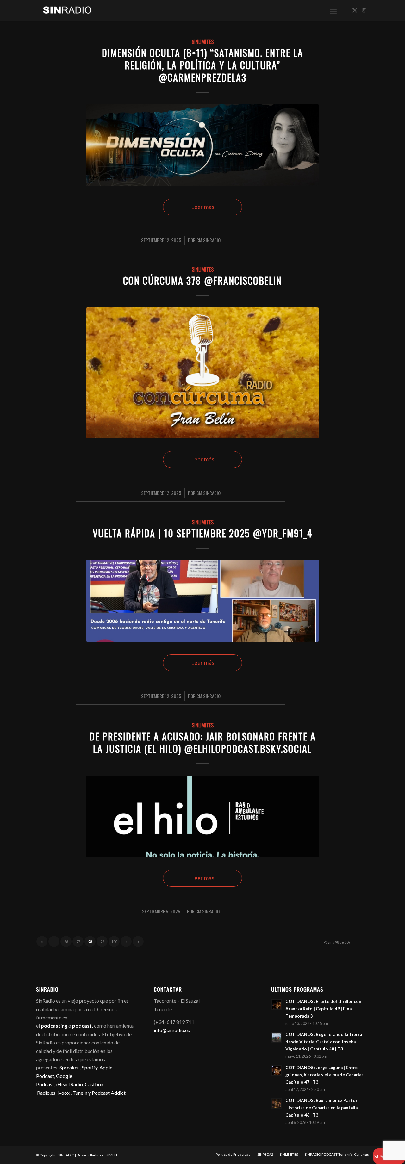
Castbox (94, 1084)
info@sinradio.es (172, 1030)
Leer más (202, 206)
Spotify (89, 1067)
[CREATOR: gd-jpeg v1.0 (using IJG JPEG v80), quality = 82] (202, 816)
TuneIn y (82, 1093)
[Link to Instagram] (364, 10)
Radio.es (46, 1093)
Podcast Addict (109, 1093)
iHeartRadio (69, 1084)
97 (78, 941)
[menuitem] (333, 10)
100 (114, 941)
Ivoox (63, 1093)
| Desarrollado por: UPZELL (96, 1155)
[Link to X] (354, 10)
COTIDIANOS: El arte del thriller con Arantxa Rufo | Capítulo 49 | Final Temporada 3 (323, 1008)
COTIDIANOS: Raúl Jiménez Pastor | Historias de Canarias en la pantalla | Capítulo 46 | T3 (322, 1108)
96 (66, 941)
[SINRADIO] (64, 10)
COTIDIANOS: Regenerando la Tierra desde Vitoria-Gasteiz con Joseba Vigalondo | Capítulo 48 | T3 (323, 1041)
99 (102, 941)
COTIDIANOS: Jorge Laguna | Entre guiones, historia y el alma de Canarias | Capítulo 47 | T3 (325, 1075)
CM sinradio (208, 240)
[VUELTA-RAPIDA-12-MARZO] (202, 600)
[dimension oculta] (202, 145)
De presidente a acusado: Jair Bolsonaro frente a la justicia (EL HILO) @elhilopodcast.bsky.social (203, 742)
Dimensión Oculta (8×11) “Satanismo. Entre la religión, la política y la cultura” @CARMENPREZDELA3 (202, 65)
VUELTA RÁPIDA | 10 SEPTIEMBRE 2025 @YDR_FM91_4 (203, 533)
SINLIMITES (203, 42)
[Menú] (333, 10)
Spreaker (69, 1067)
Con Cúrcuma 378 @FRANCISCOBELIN (202, 280)
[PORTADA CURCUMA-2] (202, 372)
